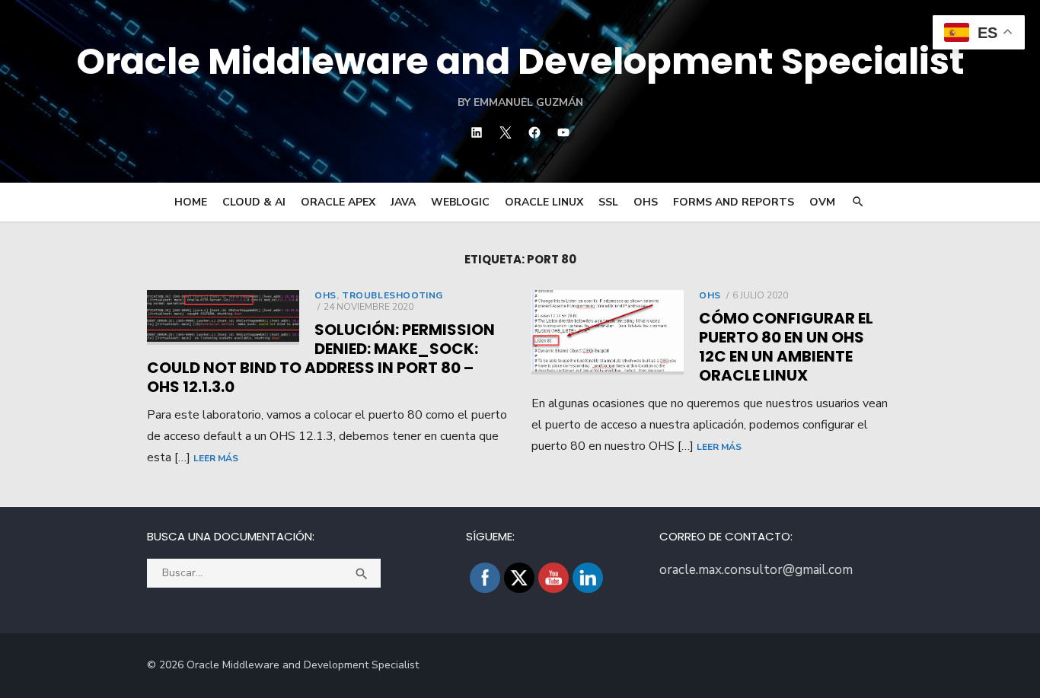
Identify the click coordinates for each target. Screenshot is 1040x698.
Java (403, 202)
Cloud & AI (254, 202)
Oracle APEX (338, 202)
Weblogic (460, 202)
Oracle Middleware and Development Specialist (520, 61)
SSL (608, 202)
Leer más (215, 458)
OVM (822, 202)
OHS (645, 202)
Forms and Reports (733, 202)
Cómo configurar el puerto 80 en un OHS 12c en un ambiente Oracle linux (786, 347)
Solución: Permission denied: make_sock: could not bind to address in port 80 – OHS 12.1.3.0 (321, 358)
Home (190, 202)
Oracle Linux (544, 202)
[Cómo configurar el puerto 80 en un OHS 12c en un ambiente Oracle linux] (607, 332)
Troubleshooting (392, 295)
